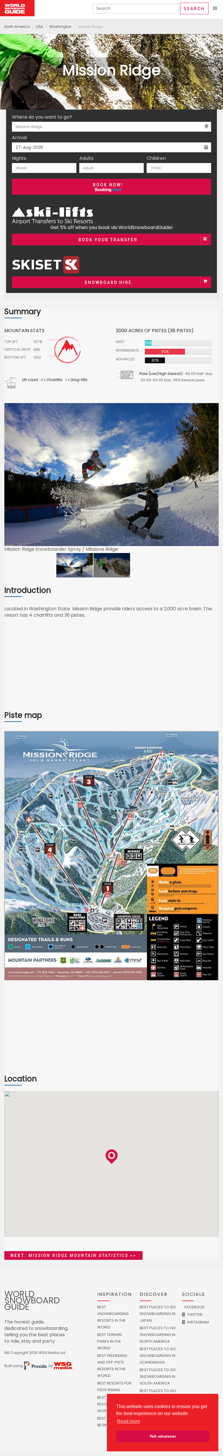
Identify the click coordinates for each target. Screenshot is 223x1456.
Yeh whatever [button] (163, 1436)
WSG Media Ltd (52, 1352)
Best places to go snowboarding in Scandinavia (158, 1355)
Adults (86, 158)
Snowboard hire (108, 282)
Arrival (19, 138)
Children (156, 158)
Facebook (194, 1307)
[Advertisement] (111, 665)
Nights (19, 158)
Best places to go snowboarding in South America (158, 1376)
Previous (10, 478)
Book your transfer (108, 239)
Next (212, 478)
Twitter (194, 1314)
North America (17, 26)
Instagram (197, 1322)
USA (39, 26)
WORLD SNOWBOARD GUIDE (32, 1300)
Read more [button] (128, 1421)
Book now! (108, 185)
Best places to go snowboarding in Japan (158, 1313)
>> (73, 1255)
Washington (60, 26)
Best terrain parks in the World (109, 1341)
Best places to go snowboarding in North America (158, 1334)
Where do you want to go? (42, 117)
